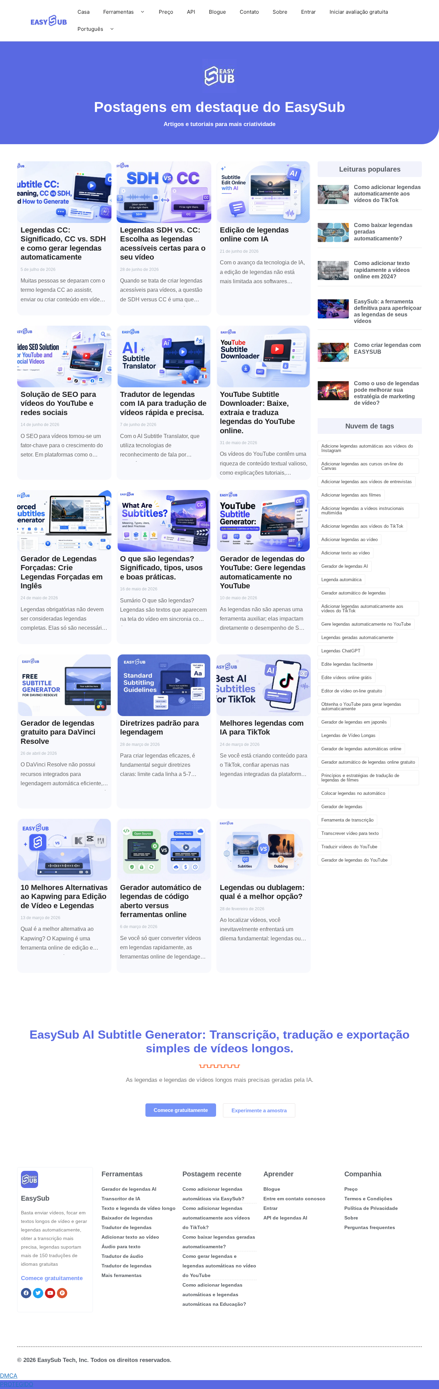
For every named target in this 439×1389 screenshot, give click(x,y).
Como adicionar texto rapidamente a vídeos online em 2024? (382, 269)
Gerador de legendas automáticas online (361, 748)
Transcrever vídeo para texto (350, 833)
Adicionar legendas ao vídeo (349, 539)
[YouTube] (50, 1293)
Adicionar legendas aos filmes (351, 495)
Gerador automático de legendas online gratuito (368, 762)
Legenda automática (341, 579)
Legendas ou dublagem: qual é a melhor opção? (262, 892)
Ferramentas (118, 12)
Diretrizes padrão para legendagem (159, 727)
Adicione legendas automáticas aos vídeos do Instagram (367, 448)
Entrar (308, 12)
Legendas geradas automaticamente (357, 637)
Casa (84, 12)
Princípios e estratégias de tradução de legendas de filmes (360, 778)
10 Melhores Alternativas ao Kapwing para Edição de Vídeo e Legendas (64, 896)
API (191, 12)
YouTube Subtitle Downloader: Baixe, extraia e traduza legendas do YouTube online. (257, 412)
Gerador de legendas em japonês (354, 722)
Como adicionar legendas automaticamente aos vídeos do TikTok (387, 193)
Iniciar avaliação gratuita (359, 12)
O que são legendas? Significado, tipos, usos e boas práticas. (161, 567)
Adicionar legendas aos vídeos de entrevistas (366, 481)
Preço (166, 12)
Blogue (217, 12)
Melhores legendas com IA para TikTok (262, 727)
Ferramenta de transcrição (347, 820)
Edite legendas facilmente (347, 664)
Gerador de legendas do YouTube (354, 860)
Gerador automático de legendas (353, 593)
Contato (249, 12)
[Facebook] (26, 1293)
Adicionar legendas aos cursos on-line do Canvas (362, 466)
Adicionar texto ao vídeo (345, 552)
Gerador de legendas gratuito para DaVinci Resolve (58, 732)
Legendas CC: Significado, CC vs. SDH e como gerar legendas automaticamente (63, 243)
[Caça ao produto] (62, 1293)
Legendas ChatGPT (340, 650)
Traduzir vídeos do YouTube (349, 846)
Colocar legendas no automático (353, 793)
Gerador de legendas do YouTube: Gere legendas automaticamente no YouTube (263, 572)
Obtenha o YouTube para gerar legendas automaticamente (361, 706)
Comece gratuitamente (52, 1278)
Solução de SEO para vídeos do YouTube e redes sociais (58, 403)
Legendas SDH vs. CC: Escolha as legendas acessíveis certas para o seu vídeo (162, 243)
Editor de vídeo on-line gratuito (351, 690)
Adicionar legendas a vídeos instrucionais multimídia (362, 510)
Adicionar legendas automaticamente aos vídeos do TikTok (362, 608)
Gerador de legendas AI (344, 566)
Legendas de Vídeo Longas (348, 735)
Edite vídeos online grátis (346, 677)
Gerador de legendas (342, 806)
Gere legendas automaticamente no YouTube (366, 624)
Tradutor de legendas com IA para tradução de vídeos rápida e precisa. (163, 403)
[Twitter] (38, 1293)
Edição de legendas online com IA (254, 234)
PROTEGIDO (16, 1384)
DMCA (8, 1375)
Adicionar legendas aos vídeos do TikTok (362, 526)
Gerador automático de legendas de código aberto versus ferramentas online (160, 901)
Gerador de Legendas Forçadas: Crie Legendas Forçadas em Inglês (62, 572)
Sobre (280, 12)
